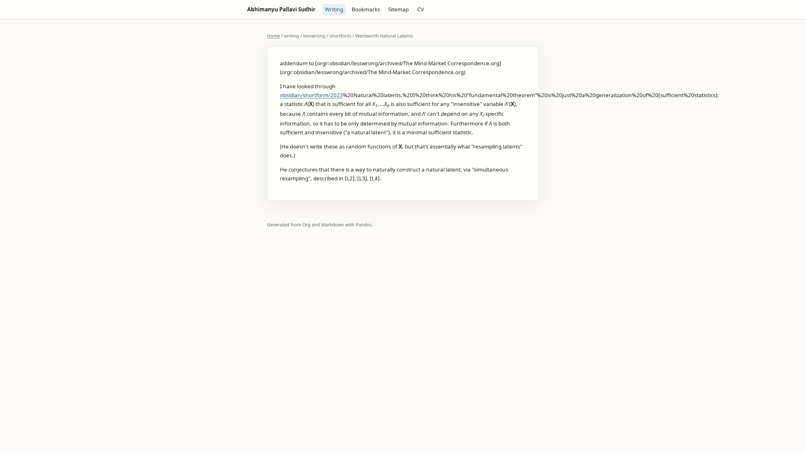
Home (273, 36)
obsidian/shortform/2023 (311, 95)
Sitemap (398, 9)
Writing (334, 9)
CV (420, 9)
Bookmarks (366, 9)
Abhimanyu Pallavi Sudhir (281, 9)
